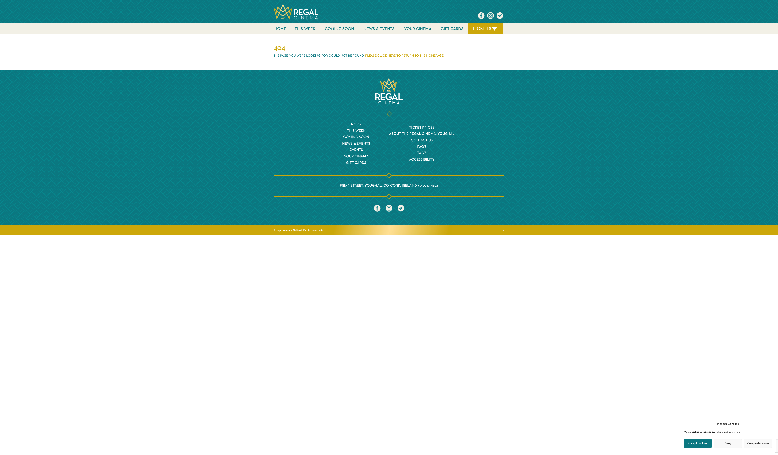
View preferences (757, 443)
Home (280, 29)
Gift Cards (452, 29)
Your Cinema (417, 29)
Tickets (482, 29)
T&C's (422, 153)
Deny (728, 443)
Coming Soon (339, 29)
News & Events (379, 29)
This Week (305, 29)
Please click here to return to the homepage (404, 56)
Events (356, 150)
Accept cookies (697, 443)
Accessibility (422, 159)
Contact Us (422, 140)
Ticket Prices (422, 127)
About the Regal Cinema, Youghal (422, 134)
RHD (501, 230)
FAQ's (422, 147)
